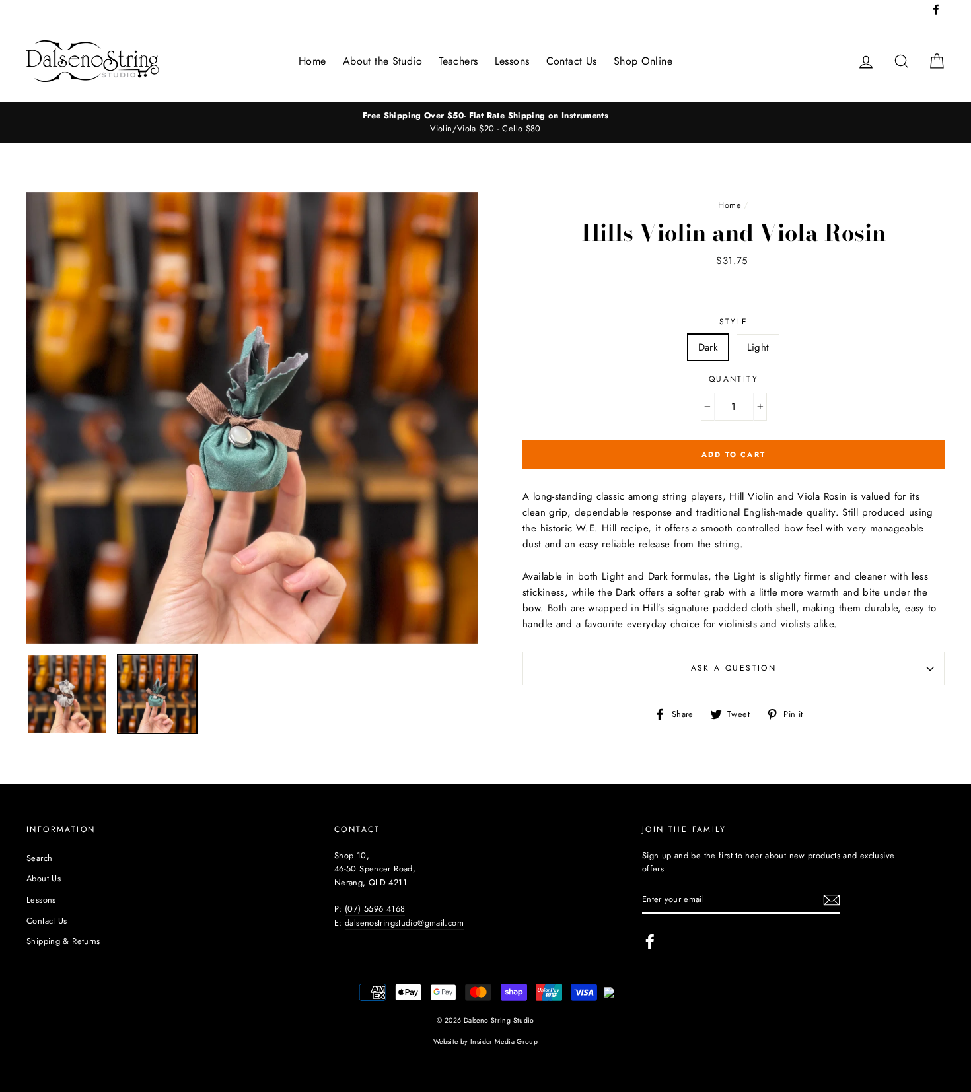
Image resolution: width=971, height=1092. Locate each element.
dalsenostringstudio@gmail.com (404, 922)
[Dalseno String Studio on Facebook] (650, 941)
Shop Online (643, 61)
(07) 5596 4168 (375, 909)
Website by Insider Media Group (485, 1041)
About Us (43, 878)
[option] (485, 122)
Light (758, 347)
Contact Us (571, 61)
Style (733, 321)
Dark (708, 347)
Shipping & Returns (63, 941)
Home (312, 61)
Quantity (733, 379)
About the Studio (382, 61)
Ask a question (734, 668)
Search (39, 858)
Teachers (458, 61)
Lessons (512, 61)
